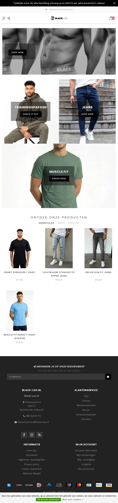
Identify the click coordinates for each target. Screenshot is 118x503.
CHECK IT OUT (31, 114)
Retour (86, 409)
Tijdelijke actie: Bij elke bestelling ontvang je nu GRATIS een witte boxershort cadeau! (59, 3)
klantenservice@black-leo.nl (33, 422)
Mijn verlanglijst (86, 459)
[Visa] (109, 485)
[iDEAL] (39, 485)
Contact (86, 400)
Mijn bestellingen (86, 455)
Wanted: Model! (32, 473)
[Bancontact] (89, 485)
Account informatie (86, 450)
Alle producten (86, 468)
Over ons (32, 450)
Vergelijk (86, 464)
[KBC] (49, 485)
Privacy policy (31, 464)
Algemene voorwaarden (32, 459)
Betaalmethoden (86, 405)
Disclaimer (32, 455)
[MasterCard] (79, 485)
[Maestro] (69, 485)
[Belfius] (19, 485)
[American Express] (9, 485)
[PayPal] (99, 485)
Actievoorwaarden (86, 414)
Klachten (86, 419)
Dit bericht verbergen (48, 500)
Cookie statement (32, 468)
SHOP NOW (18, 52)
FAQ (86, 396)
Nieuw (61, 222)
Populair (73, 222)
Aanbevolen (46, 222)
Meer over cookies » (72, 500)
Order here (59, 178)
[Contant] (29, 485)
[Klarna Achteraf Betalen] (59, 485)
